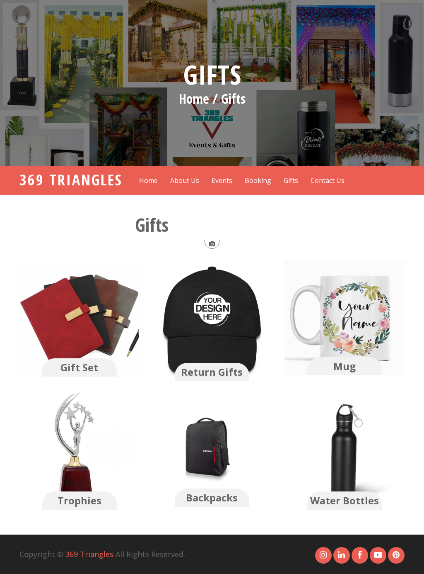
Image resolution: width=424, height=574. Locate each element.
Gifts (212, 74)
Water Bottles (344, 500)
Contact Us (327, 180)
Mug (344, 366)
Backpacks (212, 497)
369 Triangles (89, 554)
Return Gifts (212, 372)
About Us (184, 180)
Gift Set (79, 367)
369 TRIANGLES (71, 180)
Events (222, 180)
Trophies (79, 500)
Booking (258, 180)
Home (148, 180)
